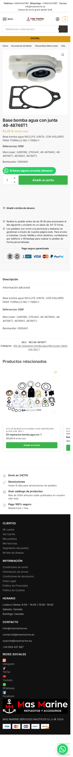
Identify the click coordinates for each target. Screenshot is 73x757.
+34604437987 (21, 3)
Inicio (5, 45)
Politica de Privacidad (15, 585)
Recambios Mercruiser (46, 45)
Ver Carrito (9, 534)
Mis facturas (10, 543)
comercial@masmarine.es (18, 634)
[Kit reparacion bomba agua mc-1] (31, 396)
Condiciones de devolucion (18, 576)
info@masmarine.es (35, 6)
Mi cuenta (8, 529)
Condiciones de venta (15, 567)
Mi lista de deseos (13, 552)
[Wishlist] (55, 372)
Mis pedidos (10, 538)
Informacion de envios (15, 571)
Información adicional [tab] (16, 287)
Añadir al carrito (43, 180)
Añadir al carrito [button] (32, 445)
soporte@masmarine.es (17, 640)
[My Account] (57, 19)
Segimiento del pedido (16, 548)
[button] (65, 19)
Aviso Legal (9, 580)
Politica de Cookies (14, 590)
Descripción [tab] (10, 279)
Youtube (7, 680)
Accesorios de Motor (21, 45)
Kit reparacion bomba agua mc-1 (24, 434)
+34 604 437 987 (13, 646)
